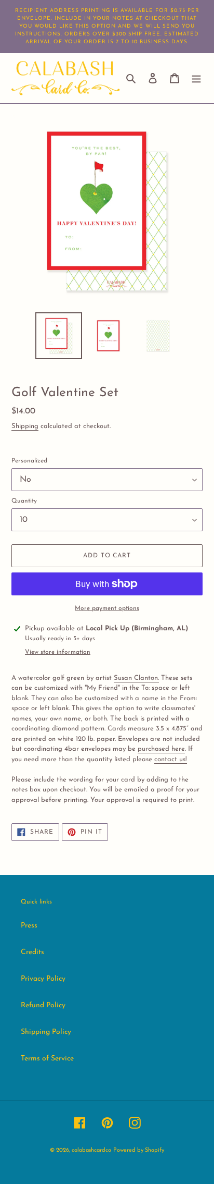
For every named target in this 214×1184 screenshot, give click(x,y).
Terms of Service (47, 1059)
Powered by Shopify (138, 1150)
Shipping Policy (46, 1032)
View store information (57, 652)
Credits (32, 952)
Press (29, 926)
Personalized (29, 461)
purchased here (161, 749)
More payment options (107, 608)
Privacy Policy (43, 979)
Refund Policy (43, 1005)
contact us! (170, 759)
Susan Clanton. (136, 678)
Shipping (24, 426)
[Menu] (196, 78)
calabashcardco (91, 1150)
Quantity (24, 501)
